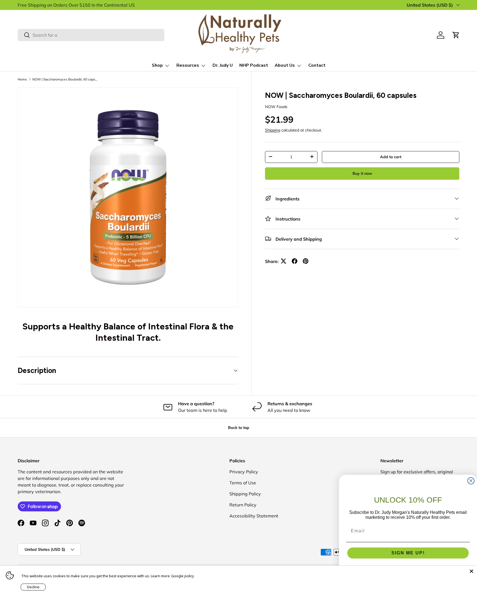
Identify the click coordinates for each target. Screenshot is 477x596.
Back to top (238, 427)
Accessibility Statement (253, 516)
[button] (456, 35)
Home (22, 79)
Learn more (160, 575)
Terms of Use (242, 482)
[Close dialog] (471, 480)
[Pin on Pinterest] (305, 261)
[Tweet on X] (283, 261)
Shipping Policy (245, 493)
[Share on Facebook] (294, 261)
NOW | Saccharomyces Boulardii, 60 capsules (65, 79)
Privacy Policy (243, 471)
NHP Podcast (253, 65)
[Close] (471, 571)
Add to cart (390, 156)
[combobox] (91, 35)
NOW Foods (276, 106)
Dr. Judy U (223, 65)
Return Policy (242, 505)
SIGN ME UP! (408, 553)
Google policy (182, 575)
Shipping (272, 129)
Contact (316, 65)
